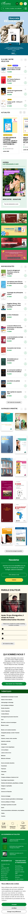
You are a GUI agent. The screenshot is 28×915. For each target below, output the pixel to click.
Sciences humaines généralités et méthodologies (12, 799)
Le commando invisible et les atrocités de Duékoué (14, 370)
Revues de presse (5, 870)
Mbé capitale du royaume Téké (14, 392)
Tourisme (3, 816)
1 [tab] (12, 53)
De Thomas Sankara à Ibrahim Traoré (13, 80)
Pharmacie (3, 768)
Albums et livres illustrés (6, 699)
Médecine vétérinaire (5, 758)
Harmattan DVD (19, 868)
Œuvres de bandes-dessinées (7, 763)
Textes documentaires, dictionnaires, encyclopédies (12, 810)
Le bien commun (19, 879)
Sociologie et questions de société (8, 804)
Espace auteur (4, 877)
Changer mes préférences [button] (14, 911)
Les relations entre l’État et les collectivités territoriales (15, 282)
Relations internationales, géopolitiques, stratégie (12, 783)
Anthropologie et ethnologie (7, 702)
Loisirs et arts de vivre (6, 752)
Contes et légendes (5, 711)
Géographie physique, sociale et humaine (10, 732)
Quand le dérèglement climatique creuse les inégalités (13, 272)
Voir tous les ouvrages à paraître (14, 551)
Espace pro (4, 875)
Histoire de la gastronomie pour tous (14, 91)
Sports (2, 807)
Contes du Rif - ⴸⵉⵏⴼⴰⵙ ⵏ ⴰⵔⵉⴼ (14, 102)
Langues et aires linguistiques (7, 747)
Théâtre (3, 813)
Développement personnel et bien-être (9, 716)
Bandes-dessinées (5, 708)
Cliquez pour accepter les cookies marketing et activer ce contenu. (14, 602)
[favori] (25, 67)
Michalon (17, 877)
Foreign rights (4, 879)
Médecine (3, 755)
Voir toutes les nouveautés (14, 402)
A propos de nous (5, 864)
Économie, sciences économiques (8, 722)
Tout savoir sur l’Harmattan (14, 684)
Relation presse (5, 871)
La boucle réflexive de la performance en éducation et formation (14, 327)
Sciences (3, 788)
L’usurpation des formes (14, 348)
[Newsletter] (17, 3)
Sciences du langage (5, 796)
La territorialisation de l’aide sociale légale (15, 338)
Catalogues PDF (5, 868)
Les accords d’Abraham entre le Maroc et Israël (14, 68)
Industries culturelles (5, 741)
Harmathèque (18, 866)
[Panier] (25, 3)
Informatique (4, 744)
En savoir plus (9, 148)
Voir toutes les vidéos (8, 643)
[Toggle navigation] (25, 8)
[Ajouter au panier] (25, 71)
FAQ (2, 866)
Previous (20, 112)
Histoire (3, 735)
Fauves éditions (19, 875)
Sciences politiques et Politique (8, 801)
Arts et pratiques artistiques (7, 705)
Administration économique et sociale (9, 696)
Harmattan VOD (19, 869)
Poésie (2, 774)
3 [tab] (15, 53)
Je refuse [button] (14, 908)
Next (24, 112)
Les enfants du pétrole (13, 381)
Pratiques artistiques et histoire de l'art (9, 777)
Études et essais (5, 725)
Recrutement (4, 873)
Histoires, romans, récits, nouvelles (9, 738)
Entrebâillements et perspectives (12, 360)
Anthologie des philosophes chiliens (15, 293)
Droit (2, 719)
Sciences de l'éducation (6, 791)
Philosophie (3, 771)
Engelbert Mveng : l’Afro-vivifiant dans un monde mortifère (14, 305)
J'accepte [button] (14, 904)
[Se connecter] (21, 3)
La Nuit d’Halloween (13, 315)
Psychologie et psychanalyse (7, 780)
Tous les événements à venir (11, 204)
